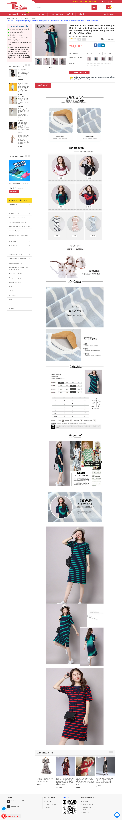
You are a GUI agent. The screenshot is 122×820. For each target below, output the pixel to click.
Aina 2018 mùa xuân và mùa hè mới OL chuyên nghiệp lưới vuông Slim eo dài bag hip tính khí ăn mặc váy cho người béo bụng (65, 781)
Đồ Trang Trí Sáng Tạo (15, 273)
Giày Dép (26, 14)
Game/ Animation (14, 250)
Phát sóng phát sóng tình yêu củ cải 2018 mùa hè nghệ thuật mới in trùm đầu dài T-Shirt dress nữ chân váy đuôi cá (23, 113)
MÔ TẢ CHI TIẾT (42, 85)
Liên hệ (81, 14)
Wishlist (105, 2)
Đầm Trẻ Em (12, 295)
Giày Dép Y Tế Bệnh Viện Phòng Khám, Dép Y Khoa (18, 268)
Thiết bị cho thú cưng (15, 254)
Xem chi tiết (13, 191)
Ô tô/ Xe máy (13, 245)
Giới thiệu (48, 801)
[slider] (72, 38)
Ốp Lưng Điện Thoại (15, 282)
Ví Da (10, 286)
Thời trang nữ (18, 18)
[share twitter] (99, 45)
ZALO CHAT (66, 797)
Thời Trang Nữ (40, 14)
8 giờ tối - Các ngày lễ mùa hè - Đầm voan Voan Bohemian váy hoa (45, 779)
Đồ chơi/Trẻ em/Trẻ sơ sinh (17, 218)
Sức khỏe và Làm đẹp (15, 263)
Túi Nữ (11, 291)
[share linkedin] (103, 45)
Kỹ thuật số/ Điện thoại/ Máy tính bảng (18, 236)
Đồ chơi (11, 308)
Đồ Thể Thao (86, 813)
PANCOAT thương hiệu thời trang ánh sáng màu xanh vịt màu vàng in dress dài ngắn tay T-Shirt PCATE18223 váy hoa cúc (23, 88)
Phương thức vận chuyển (51, 805)
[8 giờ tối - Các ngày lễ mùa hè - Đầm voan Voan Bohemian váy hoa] (46, 766)
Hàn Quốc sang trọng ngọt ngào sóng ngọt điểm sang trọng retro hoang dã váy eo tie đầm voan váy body (23, 125)
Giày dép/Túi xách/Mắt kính (17, 222)
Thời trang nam (13, 209)
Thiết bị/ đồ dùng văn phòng (17, 259)
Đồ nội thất (12, 241)
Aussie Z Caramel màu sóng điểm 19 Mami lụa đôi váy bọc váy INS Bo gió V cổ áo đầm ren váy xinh (24, 100)
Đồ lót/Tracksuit (14, 213)
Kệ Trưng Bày (87, 807)
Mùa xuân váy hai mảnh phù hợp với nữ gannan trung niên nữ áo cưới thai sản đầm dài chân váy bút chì (104, 780)
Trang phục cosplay (15, 278)
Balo (10, 304)
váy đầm (27, 18)
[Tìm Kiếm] (94, 7)
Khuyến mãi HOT (109, 14)
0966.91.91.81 (15, 806)
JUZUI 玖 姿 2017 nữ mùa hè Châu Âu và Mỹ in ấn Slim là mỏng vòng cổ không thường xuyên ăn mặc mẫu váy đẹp (23, 139)
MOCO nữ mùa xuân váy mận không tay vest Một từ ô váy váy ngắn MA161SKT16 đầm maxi (23, 73)
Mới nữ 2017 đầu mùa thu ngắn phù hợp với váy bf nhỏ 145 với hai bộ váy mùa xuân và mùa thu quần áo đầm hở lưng (85, 781)
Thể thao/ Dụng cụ (14, 231)
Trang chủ (14, 14)
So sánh (113, 2)
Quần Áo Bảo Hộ (88, 804)
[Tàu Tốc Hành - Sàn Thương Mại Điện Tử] (18, 5)
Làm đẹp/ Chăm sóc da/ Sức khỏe (19, 226)
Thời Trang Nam (57, 14)
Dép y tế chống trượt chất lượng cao (18, 184)
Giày (10, 300)
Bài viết (71, 14)
